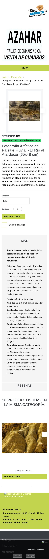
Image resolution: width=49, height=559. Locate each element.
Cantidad (5, 209)
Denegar (31, 556)
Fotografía (16, 77)
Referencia (8, 136)
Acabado (5, 196)
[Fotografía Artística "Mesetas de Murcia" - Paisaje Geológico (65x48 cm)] (24, 438)
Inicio (4, 77)
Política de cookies (36, 550)
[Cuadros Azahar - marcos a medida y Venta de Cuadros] (24, 44)
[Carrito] (29, 21)
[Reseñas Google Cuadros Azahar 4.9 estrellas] (18, 495)
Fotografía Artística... (24, 471)
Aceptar (17, 556)
